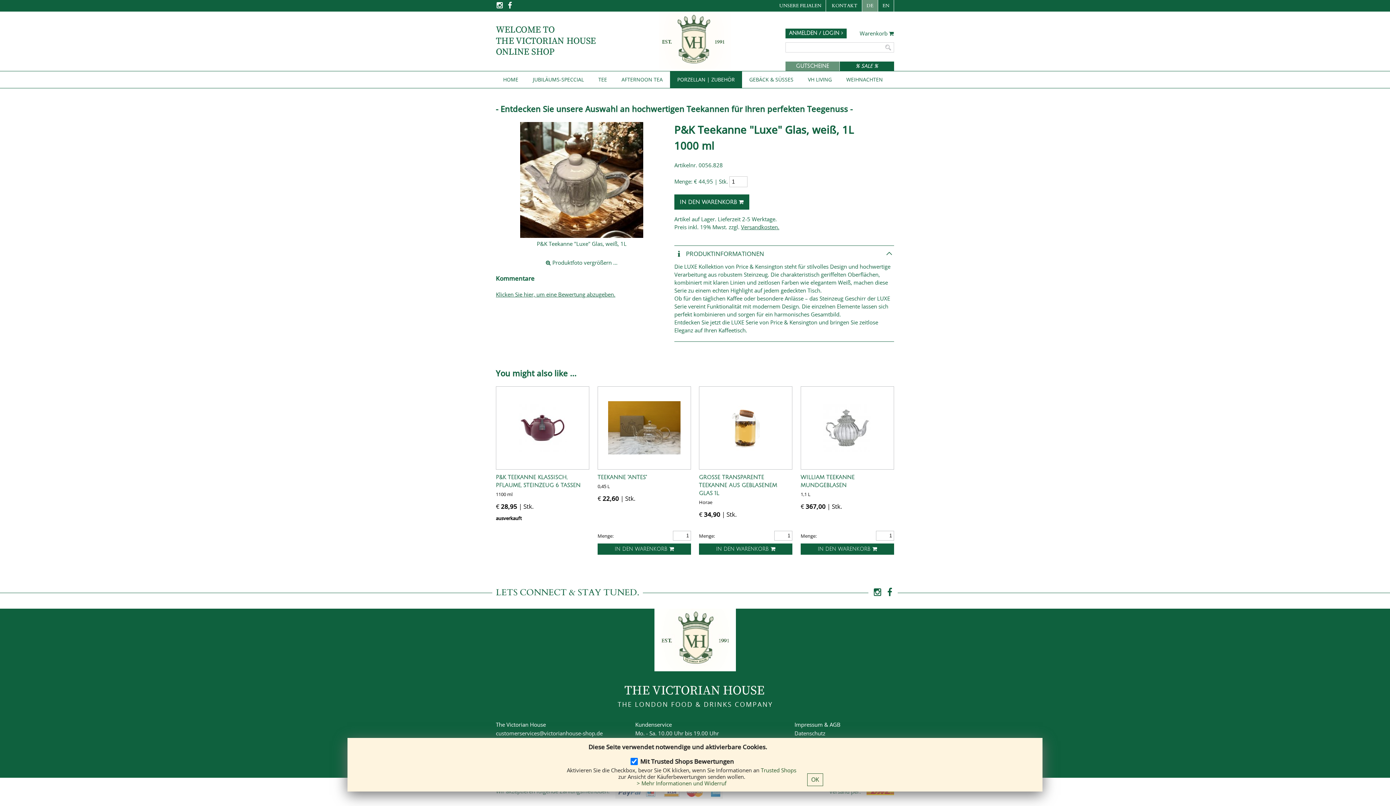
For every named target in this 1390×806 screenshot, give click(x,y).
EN (886, 6)
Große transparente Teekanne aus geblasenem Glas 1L (738, 485)
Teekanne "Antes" (622, 477)
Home (510, 79)
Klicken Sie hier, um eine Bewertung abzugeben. (555, 294)
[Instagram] (500, 7)
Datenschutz (810, 733)
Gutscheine (812, 66)
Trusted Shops (778, 770)
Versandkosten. (760, 227)
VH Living (820, 79)
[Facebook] (510, 7)
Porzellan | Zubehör (706, 79)
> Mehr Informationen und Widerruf (681, 783)
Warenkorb (874, 33)
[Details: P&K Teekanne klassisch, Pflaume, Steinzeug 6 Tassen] (542, 428)
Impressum (809, 724)
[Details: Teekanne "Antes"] (644, 428)
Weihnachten (864, 79)
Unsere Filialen (800, 6)
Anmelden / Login (815, 33)
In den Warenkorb (709, 202)
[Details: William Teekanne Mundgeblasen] (847, 428)
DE (870, 6)
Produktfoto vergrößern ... (584, 262)
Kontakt (845, 6)
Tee (602, 79)
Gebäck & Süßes (771, 79)
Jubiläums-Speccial (558, 79)
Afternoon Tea (642, 79)
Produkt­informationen (724, 253)
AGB (835, 724)
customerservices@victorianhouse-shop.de (549, 733)
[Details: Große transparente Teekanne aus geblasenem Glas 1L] (745, 428)
